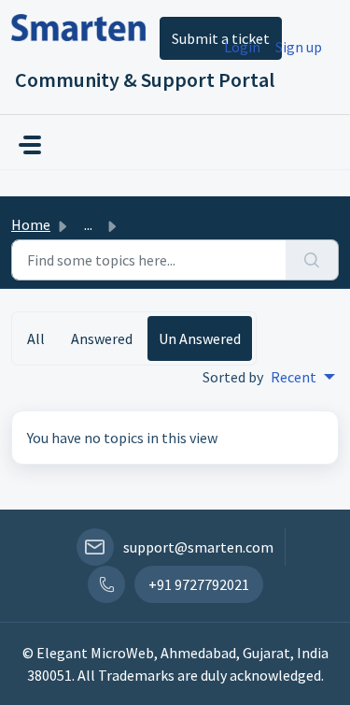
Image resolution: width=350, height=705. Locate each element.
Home (30, 224)
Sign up (298, 46)
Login (242, 46)
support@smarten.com (198, 547)
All (36, 338)
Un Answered (200, 338)
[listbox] (303, 376)
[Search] (312, 260)
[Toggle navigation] (30, 145)
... (88, 224)
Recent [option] (293, 376)
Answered (102, 338)
